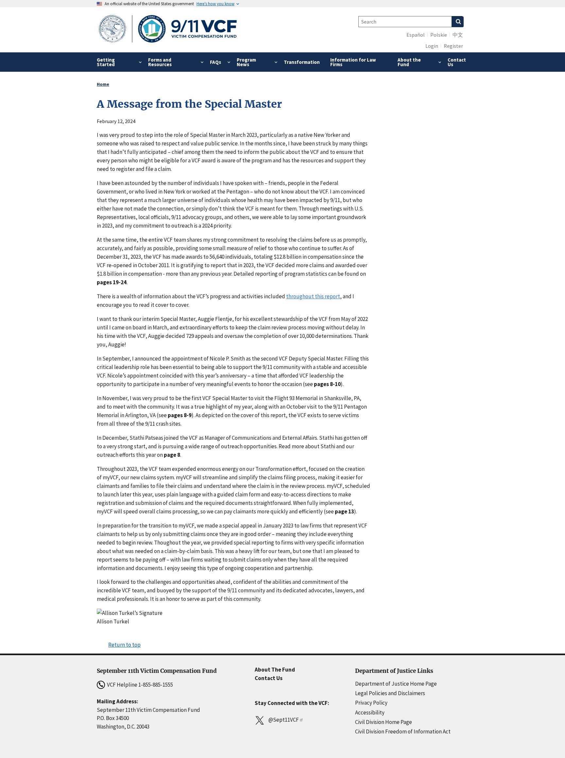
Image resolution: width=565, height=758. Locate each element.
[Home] (168, 29)
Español (415, 34)
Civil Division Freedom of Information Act (403, 731)
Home (103, 84)
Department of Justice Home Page (396, 683)
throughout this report (313, 296)
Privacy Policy (371, 702)
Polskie (438, 34)
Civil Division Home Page (383, 722)
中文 (458, 34)
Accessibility (370, 712)
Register (453, 46)
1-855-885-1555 (155, 684)
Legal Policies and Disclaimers (390, 693)
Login (431, 46)
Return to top (124, 644)
